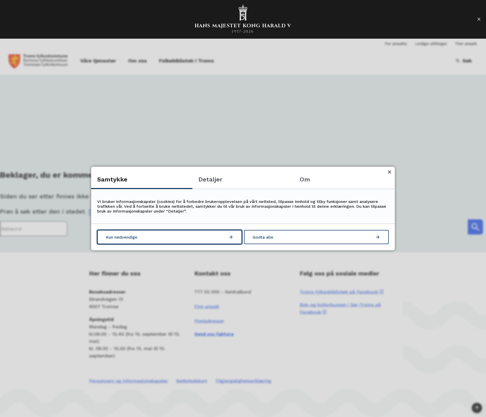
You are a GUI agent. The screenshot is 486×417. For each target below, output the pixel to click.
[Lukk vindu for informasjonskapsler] (389, 172)
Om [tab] (305, 179)
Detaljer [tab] (210, 179)
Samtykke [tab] (112, 179)
